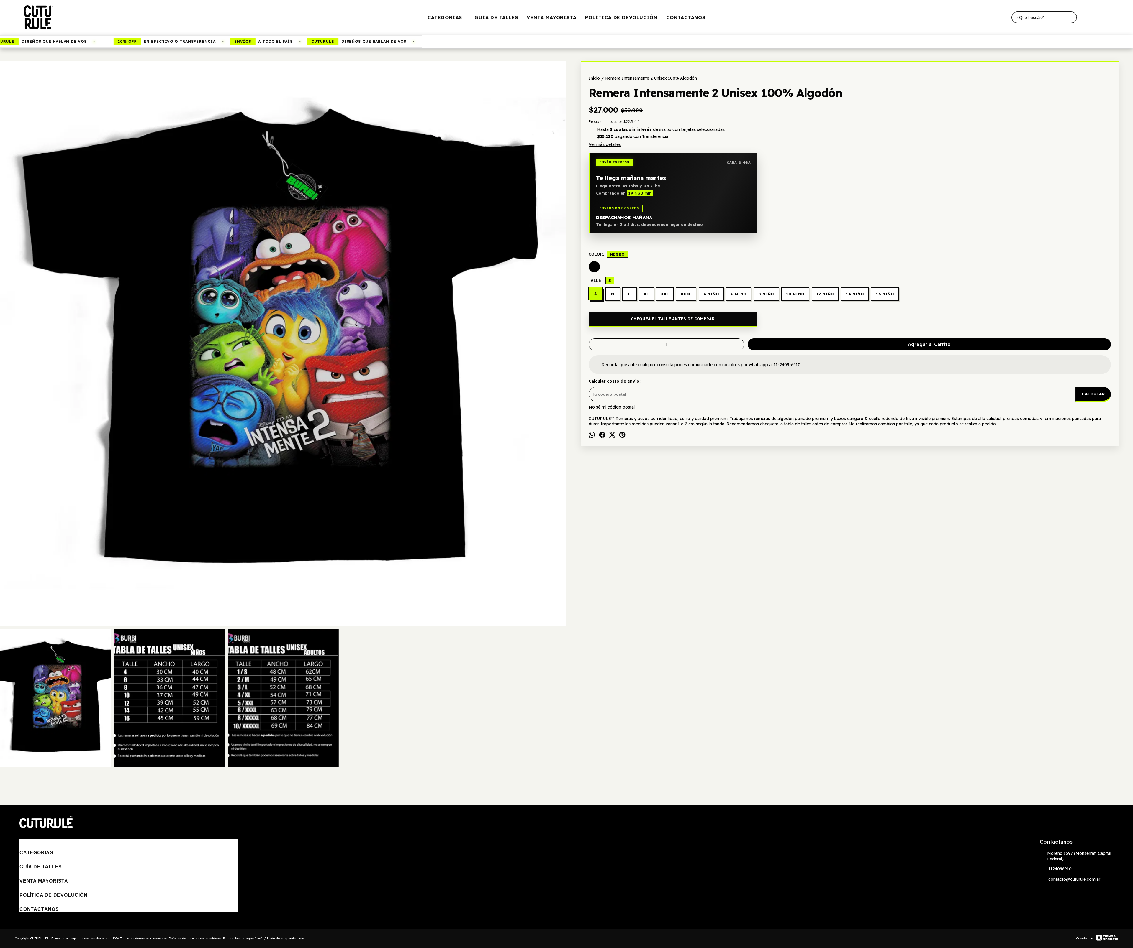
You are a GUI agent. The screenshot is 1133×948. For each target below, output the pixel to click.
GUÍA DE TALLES (496, 17)
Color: (607, 254)
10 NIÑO (795, 294)
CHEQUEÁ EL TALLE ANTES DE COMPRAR (673, 318)
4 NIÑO (711, 294)
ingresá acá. (254, 938)
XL (646, 294)
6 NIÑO (738, 294)
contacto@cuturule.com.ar (1074, 879)
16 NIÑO (885, 294)
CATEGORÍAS (445, 17)
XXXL (686, 294)
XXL (665, 294)
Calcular (1093, 393)
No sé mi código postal (612, 407)
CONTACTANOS (685, 17)
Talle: (600, 280)
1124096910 (1060, 868)
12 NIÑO (825, 294)
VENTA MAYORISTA (551, 17)
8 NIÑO (766, 294)
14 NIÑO (855, 294)
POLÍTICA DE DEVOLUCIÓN (621, 17)
